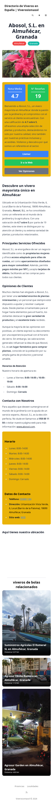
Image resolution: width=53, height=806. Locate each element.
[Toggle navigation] (45, 15)
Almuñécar (19, 43)
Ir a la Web (27, 162)
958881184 (25, 499)
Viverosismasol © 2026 (26, 798)
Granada (34, 43)
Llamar (26, 154)
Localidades (32, 786)
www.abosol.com (26, 426)
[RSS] (26, 792)
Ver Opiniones (26, 171)
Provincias (19, 786)
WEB (23, 517)
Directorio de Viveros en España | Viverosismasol (22, 8)
